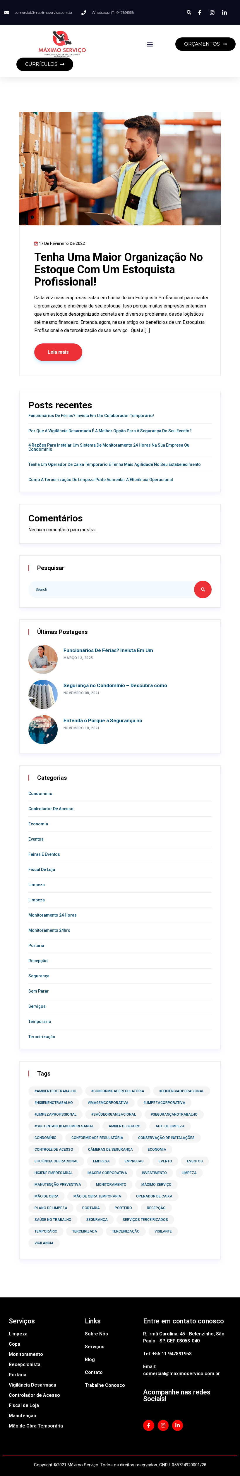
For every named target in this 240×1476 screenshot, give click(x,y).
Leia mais (58, 352)
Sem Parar (38, 991)
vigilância (44, 1243)
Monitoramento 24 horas (52, 915)
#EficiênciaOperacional (181, 1091)
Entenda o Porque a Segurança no (103, 720)
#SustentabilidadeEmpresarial (64, 1126)
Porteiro (123, 1208)
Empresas (134, 1161)
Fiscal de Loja (41, 869)
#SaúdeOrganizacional (113, 1114)
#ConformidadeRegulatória (117, 1091)
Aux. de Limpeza (170, 1126)
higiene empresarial (54, 1173)
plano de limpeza (51, 1208)
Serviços (37, 1006)
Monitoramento (111, 1185)
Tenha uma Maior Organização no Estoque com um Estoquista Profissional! (118, 269)
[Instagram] (163, 1425)
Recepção (38, 961)
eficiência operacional (56, 1161)
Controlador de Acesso (50, 809)
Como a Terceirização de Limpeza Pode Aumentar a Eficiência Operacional (100, 480)
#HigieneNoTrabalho (54, 1103)
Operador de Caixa (154, 1196)
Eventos (36, 839)
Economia (38, 824)
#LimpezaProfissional (55, 1114)
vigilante (163, 1231)
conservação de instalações (166, 1138)
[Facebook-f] (148, 1425)
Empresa (101, 1161)
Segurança (38, 976)
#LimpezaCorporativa (164, 1103)
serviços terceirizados (145, 1220)
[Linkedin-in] (177, 1425)
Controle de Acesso (54, 1149)
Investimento (154, 1173)
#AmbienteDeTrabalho (55, 1091)
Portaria (36, 945)
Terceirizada (84, 1231)
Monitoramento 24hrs (49, 930)
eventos (195, 1161)
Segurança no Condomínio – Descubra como (115, 685)
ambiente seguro (124, 1126)
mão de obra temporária (97, 1196)
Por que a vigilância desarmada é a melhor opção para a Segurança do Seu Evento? (110, 431)
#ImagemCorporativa (108, 1103)
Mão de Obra (47, 1196)
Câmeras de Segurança (110, 1149)
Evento (165, 1161)
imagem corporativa (107, 1173)
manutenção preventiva (58, 1185)
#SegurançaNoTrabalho (174, 1114)
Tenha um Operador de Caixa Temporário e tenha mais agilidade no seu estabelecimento (114, 464)
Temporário (39, 1021)
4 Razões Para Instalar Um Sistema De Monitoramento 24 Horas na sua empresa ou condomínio (108, 447)
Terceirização (41, 1037)
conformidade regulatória (97, 1138)
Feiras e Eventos (44, 854)
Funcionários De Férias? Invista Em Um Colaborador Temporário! (91, 416)
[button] (188, 12)
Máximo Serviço (156, 1185)
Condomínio (40, 793)
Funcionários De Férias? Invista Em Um (108, 650)
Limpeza (36, 885)
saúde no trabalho (53, 1220)
